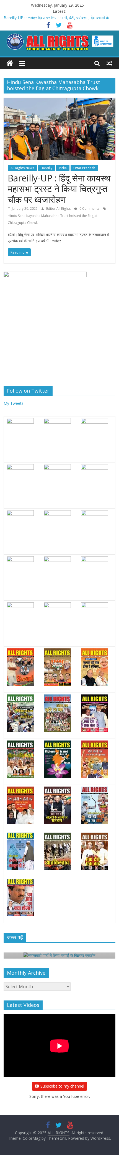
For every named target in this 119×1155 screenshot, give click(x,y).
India (63, 168)
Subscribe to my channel (62, 1086)
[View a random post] (109, 63)
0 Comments (89, 208)
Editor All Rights (58, 208)
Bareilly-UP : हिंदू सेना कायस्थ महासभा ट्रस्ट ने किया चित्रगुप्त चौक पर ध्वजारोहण (59, 188)
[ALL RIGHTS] (10, 63)
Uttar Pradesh (84, 168)
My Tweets (14, 403)
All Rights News (22, 168)
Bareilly (46, 168)
